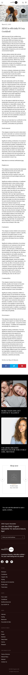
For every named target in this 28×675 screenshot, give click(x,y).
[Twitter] (7, 561)
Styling (3, 579)
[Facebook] (2, 561)
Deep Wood (4, 639)
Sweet (2, 634)
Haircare (3, 614)
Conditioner (4, 574)
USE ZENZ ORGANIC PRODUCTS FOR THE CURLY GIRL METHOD (13, 449)
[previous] (2, 479)
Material (3, 659)
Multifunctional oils (6, 602)
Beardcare (4, 619)
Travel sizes (4, 587)
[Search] (23, 2)
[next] (25, 479)
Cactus (3, 642)
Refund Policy (4, 656)
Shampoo (3, 571)
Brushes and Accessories (7, 582)
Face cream (4, 597)
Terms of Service (5, 654)
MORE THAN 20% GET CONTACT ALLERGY (11, 411)
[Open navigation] (2, 2)
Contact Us (4, 661)
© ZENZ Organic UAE (14, 669)
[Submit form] (22, 537)
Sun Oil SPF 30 (5, 604)
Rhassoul (3, 644)
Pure (2, 631)
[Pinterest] (11, 561)
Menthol (3, 636)
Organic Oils (4, 577)
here (22, 160)
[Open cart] (26, 2)
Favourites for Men (6, 622)
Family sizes (4, 584)
